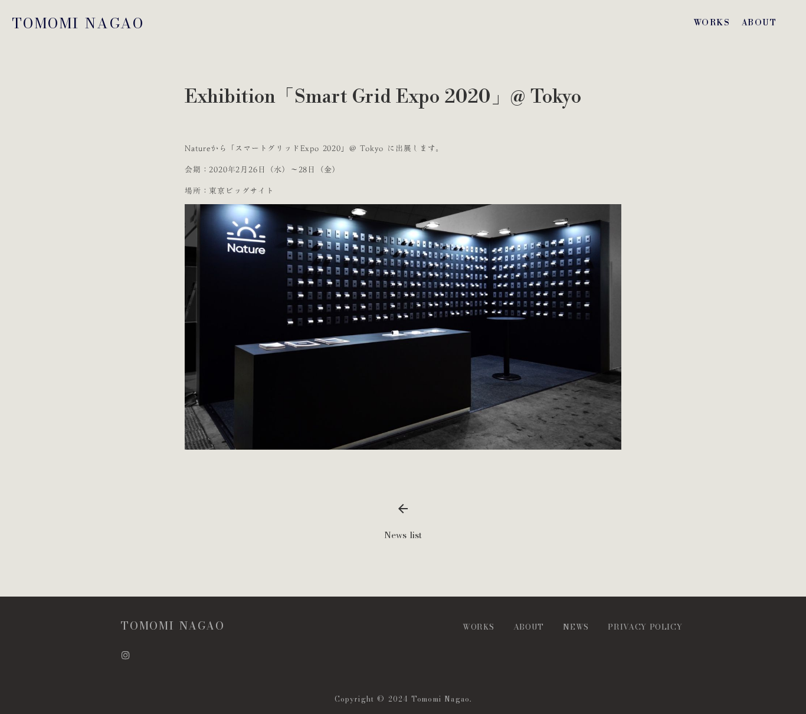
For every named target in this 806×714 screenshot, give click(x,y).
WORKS (712, 23)
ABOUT (759, 23)
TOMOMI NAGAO (78, 23)
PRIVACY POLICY (646, 626)
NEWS (576, 626)
